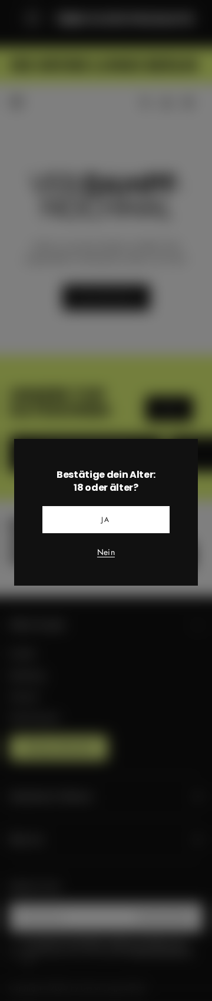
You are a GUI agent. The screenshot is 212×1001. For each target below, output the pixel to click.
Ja (106, 519)
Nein (106, 552)
